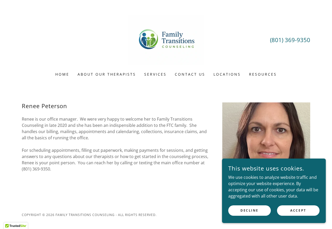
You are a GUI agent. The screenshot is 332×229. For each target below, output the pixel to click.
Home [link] (62, 74)
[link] (166, 39)
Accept (298, 210)
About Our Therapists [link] (107, 74)
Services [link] (155, 74)
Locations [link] (227, 74)
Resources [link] (263, 74)
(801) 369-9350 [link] (290, 40)
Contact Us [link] (190, 74)
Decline (249, 210)
